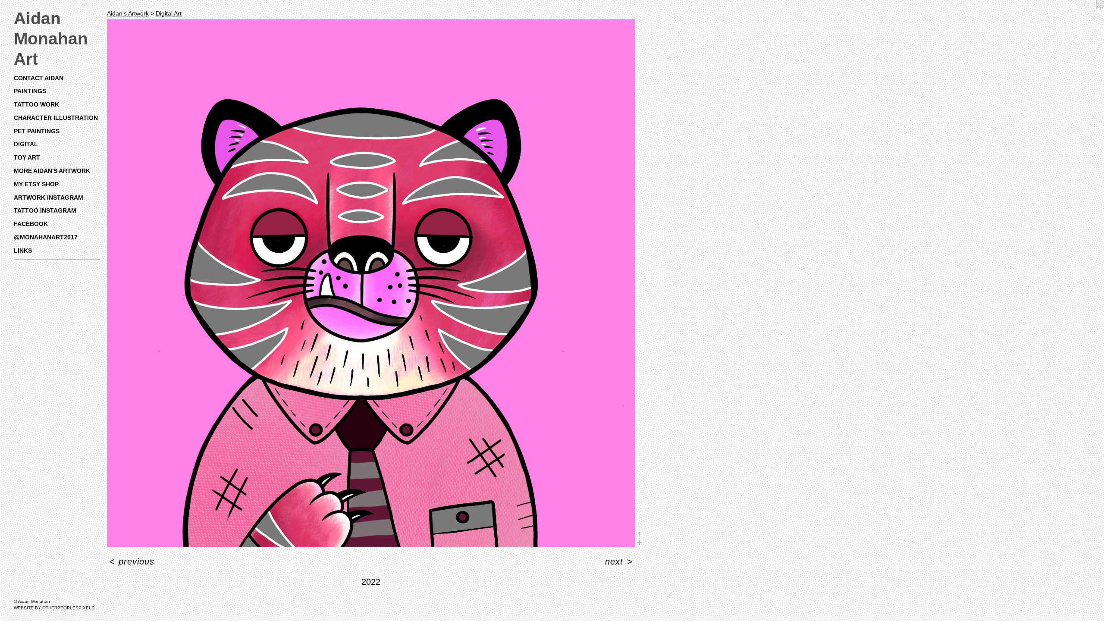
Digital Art (169, 13)
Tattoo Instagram (45, 210)
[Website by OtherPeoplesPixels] (1087, 17)
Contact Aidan (38, 78)
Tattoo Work (36, 104)
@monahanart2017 (46, 237)
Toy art (27, 157)
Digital (26, 144)
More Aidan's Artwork (52, 170)
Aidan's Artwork (128, 13)
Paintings (30, 91)
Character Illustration (56, 117)
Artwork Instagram (48, 197)
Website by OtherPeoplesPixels (54, 607)
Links (23, 250)
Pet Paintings (37, 131)
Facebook (31, 223)
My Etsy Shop (36, 184)
